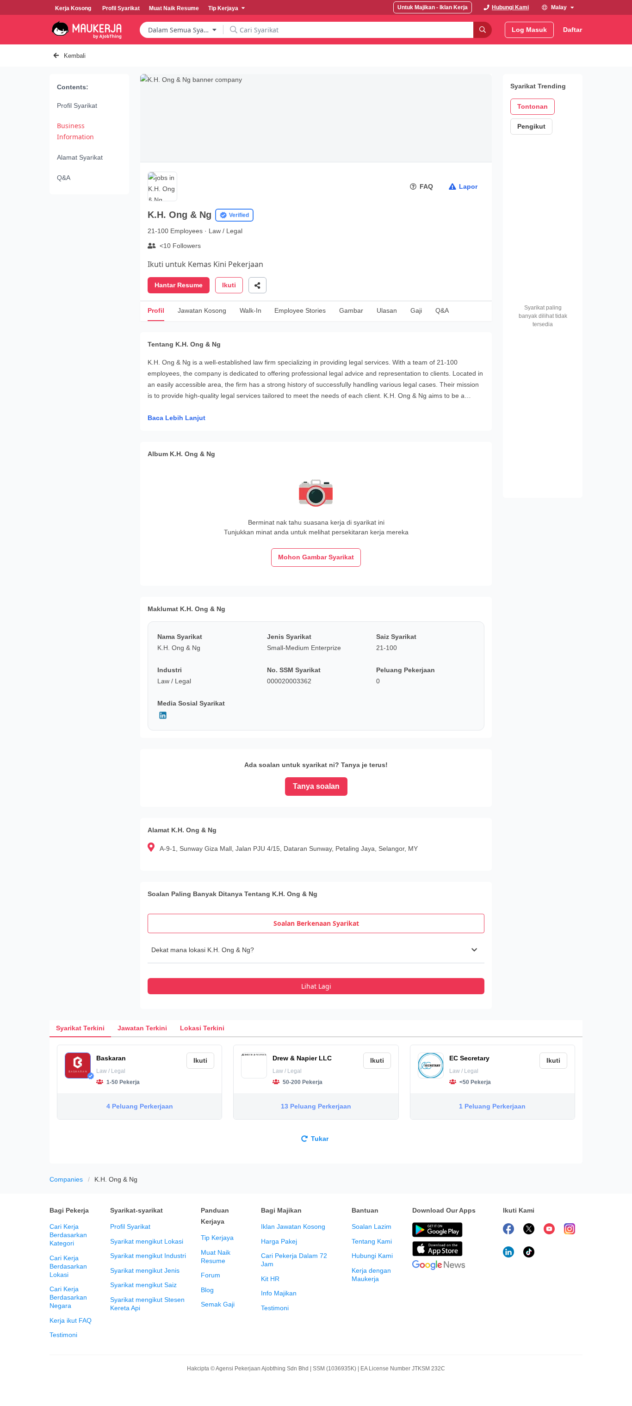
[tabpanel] (316, 965)
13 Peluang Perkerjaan (316, 1106)
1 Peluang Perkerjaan (492, 1106)
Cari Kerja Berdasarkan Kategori (68, 1235)
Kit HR (270, 1278)
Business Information (75, 131)
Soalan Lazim (371, 1226)
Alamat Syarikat (80, 157)
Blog (207, 1290)
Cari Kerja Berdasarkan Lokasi (68, 1266)
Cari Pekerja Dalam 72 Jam (294, 1260)
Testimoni (63, 1334)
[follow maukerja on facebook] (508, 1230)
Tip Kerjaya (217, 1237)
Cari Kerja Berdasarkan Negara (68, 1297)
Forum (210, 1275)
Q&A (63, 177)
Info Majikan (279, 1293)
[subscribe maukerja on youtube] (549, 1230)
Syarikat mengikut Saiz (143, 1284)
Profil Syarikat (77, 105)
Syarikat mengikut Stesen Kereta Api (147, 1304)
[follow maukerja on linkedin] (508, 1253)
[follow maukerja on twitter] (528, 1230)
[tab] (316, 923)
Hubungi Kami (372, 1255)
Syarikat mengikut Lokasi (146, 1241)
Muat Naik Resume (215, 1256)
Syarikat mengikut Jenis (145, 1270)
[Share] (257, 285)
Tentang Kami (372, 1241)
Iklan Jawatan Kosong (293, 1226)
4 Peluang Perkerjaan (139, 1106)
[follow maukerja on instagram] (569, 1230)
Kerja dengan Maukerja (371, 1274)
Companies (66, 1179)
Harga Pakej (279, 1241)
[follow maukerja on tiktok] (528, 1253)
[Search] (482, 30)
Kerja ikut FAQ (71, 1320)
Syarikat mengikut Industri (148, 1255)
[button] (316, 950)
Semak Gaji (218, 1304)
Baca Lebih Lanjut (176, 417)
